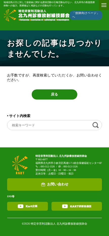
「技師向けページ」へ (85, 14)
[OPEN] (104, 5)
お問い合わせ (57, 184)
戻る (54, 94)
